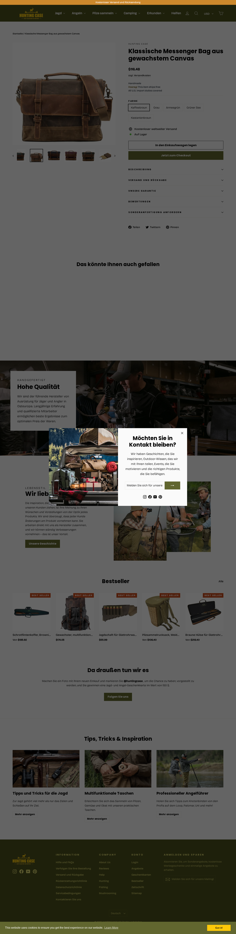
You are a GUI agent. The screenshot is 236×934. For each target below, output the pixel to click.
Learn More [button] (111, 927)
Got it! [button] (219, 927)
